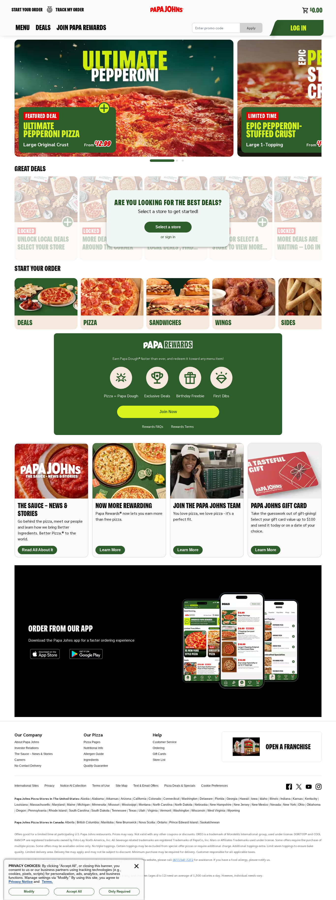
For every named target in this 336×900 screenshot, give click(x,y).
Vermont (165, 810)
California (139, 798)
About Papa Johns (27, 742)
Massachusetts (40, 804)
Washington (190, 798)
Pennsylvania (37, 810)
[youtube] (309, 787)
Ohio (301, 804)
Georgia (232, 798)
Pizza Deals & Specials (179, 785)
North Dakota (183, 804)
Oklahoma (314, 804)
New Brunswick (126, 822)
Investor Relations (27, 748)
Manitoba (107, 822)
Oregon (21, 810)
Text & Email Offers (145, 785)
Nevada (275, 804)
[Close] (136, 866)
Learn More (110, 550)
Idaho (263, 798)
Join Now (168, 412)
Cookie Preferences (214, 785)
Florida (219, 798)
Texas (133, 810)
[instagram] (318, 787)
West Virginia (216, 810)
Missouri (114, 804)
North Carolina (162, 804)
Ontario (162, 822)
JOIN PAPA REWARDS (81, 27)
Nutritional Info (93, 748)
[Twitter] (299, 787)
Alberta (70, 822)
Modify (29, 891)
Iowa (254, 798)
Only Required (119, 891)
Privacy (49, 785)
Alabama (98, 798)
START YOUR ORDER (27, 9)
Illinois (274, 798)
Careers (20, 760)
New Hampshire (220, 804)
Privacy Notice (21, 881)
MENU (22, 27)
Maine (71, 804)
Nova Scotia (147, 822)
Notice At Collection (73, 785)
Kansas (298, 798)
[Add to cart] (104, 108)
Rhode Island (58, 810)
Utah (142, 810)
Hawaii (244, 798)
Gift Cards (159, 754)
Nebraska (201, 804)
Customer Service (165, 742)
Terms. (47, 881)
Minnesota (99, 804)
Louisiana (21, 804)
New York (289, 804)
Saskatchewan (210, 822)
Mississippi (129, 804)
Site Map (121, 785)
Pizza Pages (92, 742)
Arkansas (112, 798)
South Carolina (79, 810)
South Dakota (100, 810)
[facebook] (289, 787)
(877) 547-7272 (183, 860)
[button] (124, 98)
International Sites (27, 785)
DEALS (43, 27)
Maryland (58, 804)
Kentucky (311, 798)
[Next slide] (311, 100)
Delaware (206, 798)
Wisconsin (198, 810)
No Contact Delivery (28, 765)
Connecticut (171, 798)
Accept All (74, 891)
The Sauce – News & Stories (34, 754)
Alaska (85, 798)
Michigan (83, 804)
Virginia (152, 810)
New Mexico (260, 804)
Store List (159, 760)
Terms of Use (101, 785)
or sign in (168, 236)
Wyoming (233, 810)
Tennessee (119, 810)
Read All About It (37, 550)
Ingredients (91, 760)
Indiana (285, 798)
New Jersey (241, 804)
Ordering (159, 748)
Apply (251, 28)
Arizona (126, 798)
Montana (145, 804)
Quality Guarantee (96, 765)
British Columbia (88, 822)
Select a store (168, 227)
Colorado (155, 798)
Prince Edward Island (183, 822)
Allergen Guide (94, 754)
